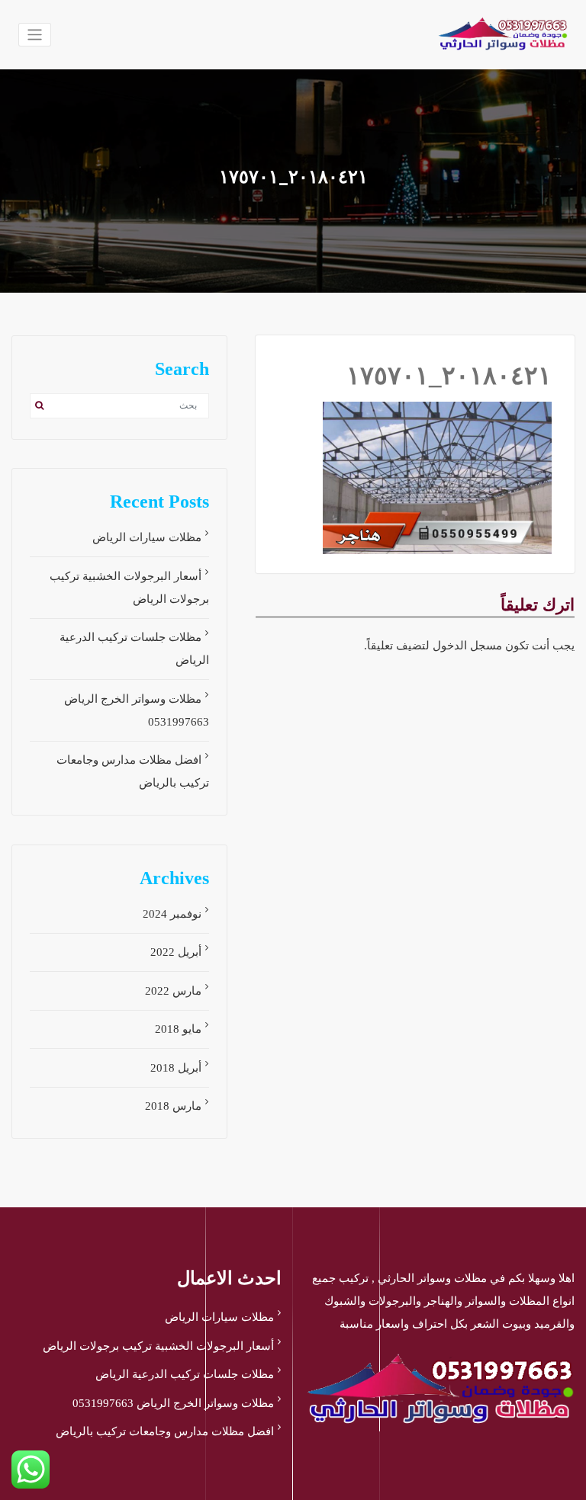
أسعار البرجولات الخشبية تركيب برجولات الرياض (158, 1346)
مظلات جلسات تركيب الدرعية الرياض (184, 1374)
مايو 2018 (178, 1029)
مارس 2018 (173, 1106)
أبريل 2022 (175, 952)
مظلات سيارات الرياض (146, 537)
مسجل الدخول (467, 645)
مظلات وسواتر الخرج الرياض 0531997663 (173, 1403)
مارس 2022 (173, 991)
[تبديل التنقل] (34, 34)
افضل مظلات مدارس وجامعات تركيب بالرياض (165, 1431)
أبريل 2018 (175, 1068)
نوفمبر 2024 (172, 914)
